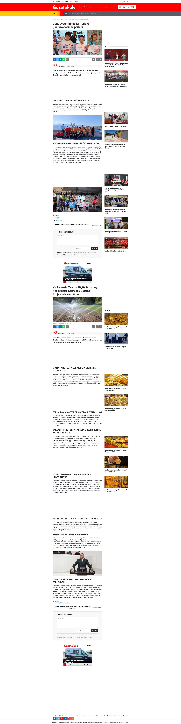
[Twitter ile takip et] (99, 66)
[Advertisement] (41, 37)
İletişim (89, 715)
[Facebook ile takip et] (97, 66)
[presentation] (58, 14)
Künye (84, 715)
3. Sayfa (112, 7)
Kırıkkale (57, 218)
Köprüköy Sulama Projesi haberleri (63, 603)
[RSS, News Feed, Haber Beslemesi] (72, 718)
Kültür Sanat (88, 7)
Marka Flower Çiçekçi (112, 715)
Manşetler (58, 1)
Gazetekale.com (62, 66)
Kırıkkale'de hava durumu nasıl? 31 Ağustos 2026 (83, 13)
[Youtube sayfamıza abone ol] (61, 718)
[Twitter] (57, 59)
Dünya (80, 7)
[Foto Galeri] (127, 1)
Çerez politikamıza (121, 722)
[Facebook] (54, 59)
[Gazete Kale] (64, 7)
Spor (62, 19)
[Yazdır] (67, 59)
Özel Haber (105, 7)
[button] (93, 59)
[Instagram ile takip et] (101, 66)
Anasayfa (56, 19)
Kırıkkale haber (59, 220)
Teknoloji (97, 7)
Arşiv (71, 1)
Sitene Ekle (76, 1)
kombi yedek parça (123, 715)
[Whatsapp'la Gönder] (63, 59)
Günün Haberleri (65, 1)
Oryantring (58, 217)
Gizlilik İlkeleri (96, 715)
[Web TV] (124, 1)
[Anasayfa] (53, 1)
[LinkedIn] (60, 59)
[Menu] (120, 7)
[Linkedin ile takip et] (65, 718)
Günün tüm (123, 13)
